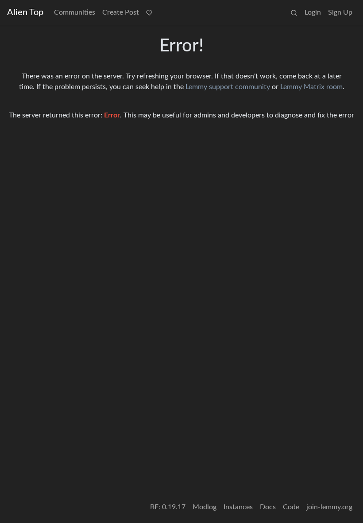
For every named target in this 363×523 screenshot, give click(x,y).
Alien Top (25, 12)
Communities (74, 12)
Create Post (120, 12)
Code (291, 507)
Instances (238, 507)
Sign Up (340, 12)
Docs (268, 507)
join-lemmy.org (329, 507)
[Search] (294, 12)
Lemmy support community (227, 86)
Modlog (204, 507)
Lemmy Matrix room (311, 86)
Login (313, 12)
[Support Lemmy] (149, 12)
